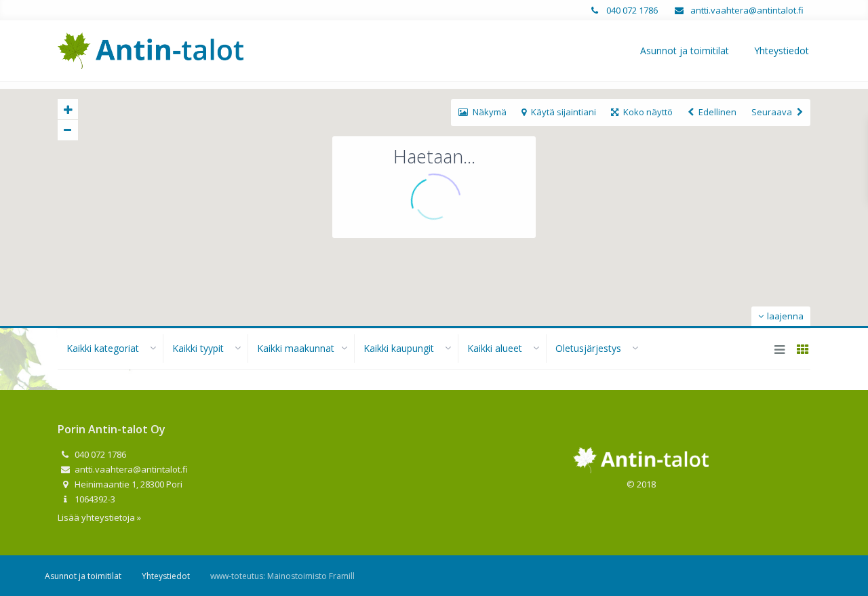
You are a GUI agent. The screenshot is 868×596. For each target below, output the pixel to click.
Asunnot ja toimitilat (684, 50)
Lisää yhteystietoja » (99, 517)
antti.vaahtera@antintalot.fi (746, 10)
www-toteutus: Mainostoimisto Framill (282, 576)
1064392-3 (94, 499)
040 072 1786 (631, 10)
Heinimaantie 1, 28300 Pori (127, 484)
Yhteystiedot (781, 50)
